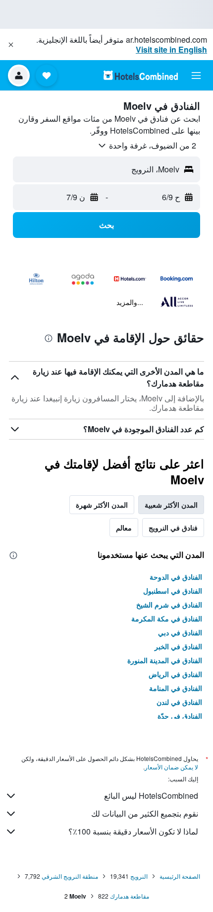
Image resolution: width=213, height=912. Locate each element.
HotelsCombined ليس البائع (151, 795)
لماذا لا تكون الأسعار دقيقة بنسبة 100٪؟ (133, 831)
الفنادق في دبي (180, 632)
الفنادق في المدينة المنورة (164, 660)
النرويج (139, 876)
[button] (11, 45)
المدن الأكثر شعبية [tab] (171, 505)
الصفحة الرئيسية (180, 876)
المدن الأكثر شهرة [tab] (102, 505)
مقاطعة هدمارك (129, 896)
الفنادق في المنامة (175, 688)
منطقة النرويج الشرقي (70, 876)
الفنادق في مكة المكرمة (166, 618)
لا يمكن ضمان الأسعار (171, 766)
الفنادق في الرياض (175, 674)
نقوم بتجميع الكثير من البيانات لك (144, 813)
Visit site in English (171, 49)
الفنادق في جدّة (180, 716)
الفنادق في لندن (179, 702)
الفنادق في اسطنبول (172, 591)
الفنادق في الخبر (178, 646)
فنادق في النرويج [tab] (173, 527)
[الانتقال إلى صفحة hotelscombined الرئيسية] (140, 75)
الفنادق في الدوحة (176, 577)
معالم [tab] (124, 527)
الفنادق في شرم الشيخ (169, 604)
